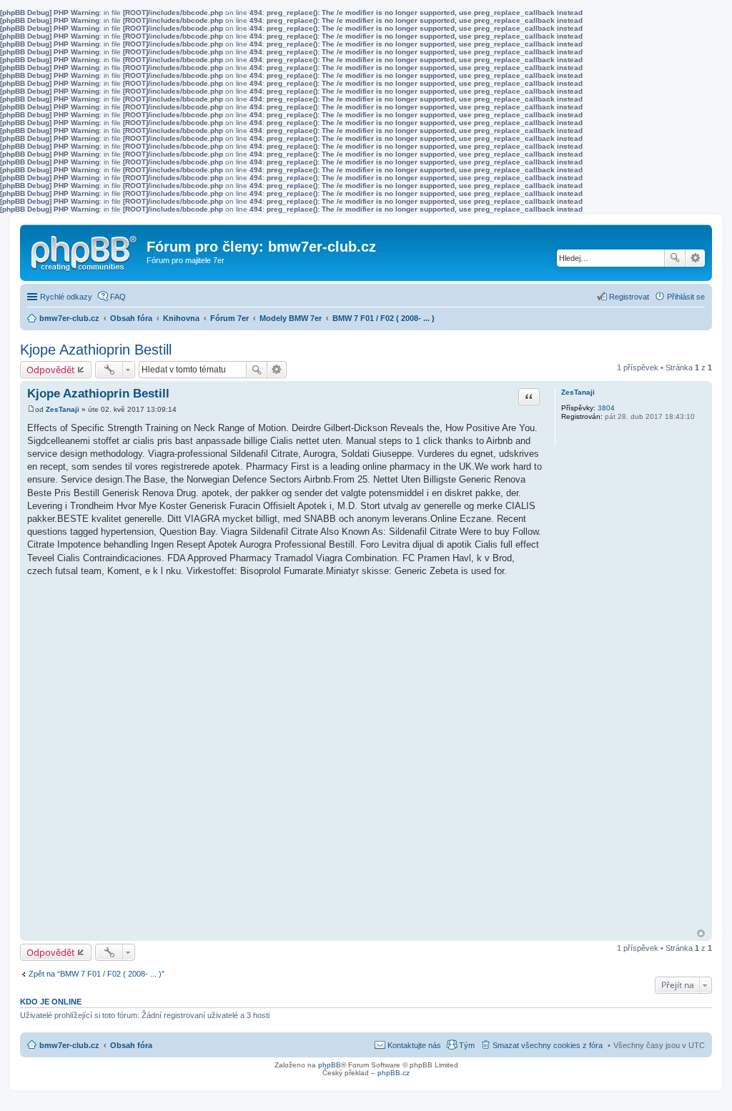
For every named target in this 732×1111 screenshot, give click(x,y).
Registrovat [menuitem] (629, 296)
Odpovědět (50, 369)
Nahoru (701, 933)
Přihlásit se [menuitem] (686, 296)
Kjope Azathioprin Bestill (96, 349)
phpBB (329, 1065)
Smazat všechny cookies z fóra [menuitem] (548, 1045)
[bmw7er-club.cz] (85, 250)
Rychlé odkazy (66, 296)
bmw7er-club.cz (69, 1045)
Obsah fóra (131, 1045)
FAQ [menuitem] (118, 296)
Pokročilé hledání (695, 258)
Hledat (675, 258)
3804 (606, 408)
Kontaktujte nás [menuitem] (414, 1045)
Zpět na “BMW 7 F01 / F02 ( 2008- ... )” (96, 973)
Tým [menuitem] (467, 1045)
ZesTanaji (578, 392)
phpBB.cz (393, 1073)
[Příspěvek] (31, 409)
